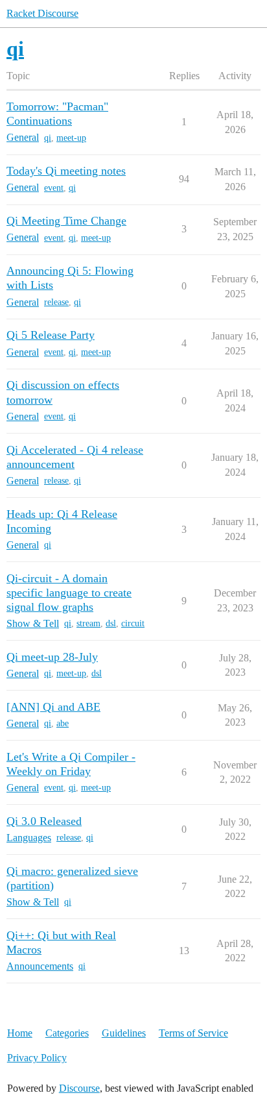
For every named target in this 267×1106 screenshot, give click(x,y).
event (54, 188)
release (56, 302)
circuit (133, 623)
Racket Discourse (42, 13)
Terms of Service (193, 1032)
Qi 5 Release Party (50, 334)
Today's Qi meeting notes (66, 170)
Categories (67, 1032)
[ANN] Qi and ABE (53, 706)
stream (88, 623)
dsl (111, 623)
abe (62, 723)
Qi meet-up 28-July (52, 656)
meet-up (71, 138)
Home (19, 1032)
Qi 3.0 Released (44, 821)
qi (47, 138)
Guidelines (124, 1032)
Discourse (79, 1088)
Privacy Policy (37, 1057)
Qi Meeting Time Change (66, 220)
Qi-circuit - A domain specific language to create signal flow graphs (69, 592)
